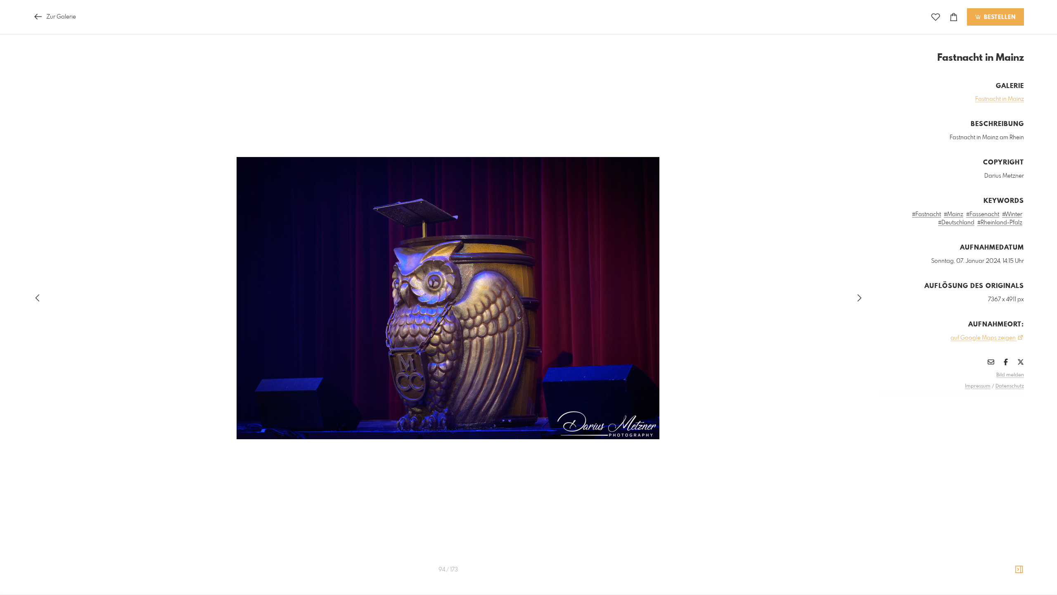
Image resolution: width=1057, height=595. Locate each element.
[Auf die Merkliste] (936, 17)
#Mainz (953, 214)
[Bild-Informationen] (1019, 570)
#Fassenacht (982, 214)
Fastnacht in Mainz (999, 99)
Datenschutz (1009, 386)
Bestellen (999, 17)
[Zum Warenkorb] (954, 17)
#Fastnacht (926, 214)
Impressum (978, 386)
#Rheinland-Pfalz (999, 223)
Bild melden (1010, 375)
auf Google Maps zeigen (983, 338)
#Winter (1012, 214)
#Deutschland (956, 223)
